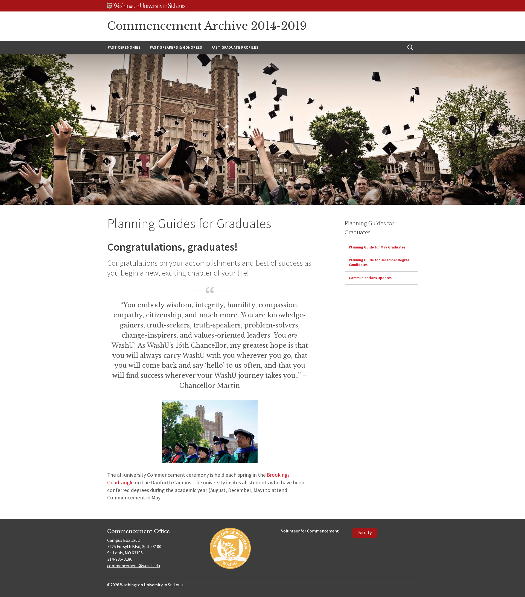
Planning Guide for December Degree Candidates (379, 262)
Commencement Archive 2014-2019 (207, 26)
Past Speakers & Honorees (176, 47)
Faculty (365, 532)
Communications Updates (370, 278)
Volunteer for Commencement (310, 531)
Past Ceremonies (124, 47)
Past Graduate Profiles (235, 47)
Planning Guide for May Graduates (377, 247)
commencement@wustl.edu (133, 565)
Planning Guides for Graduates (369, 227)
